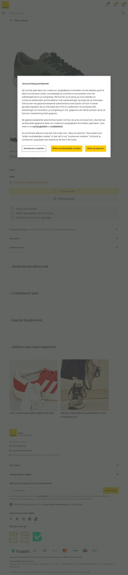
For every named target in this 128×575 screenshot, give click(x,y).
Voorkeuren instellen (34, 148)
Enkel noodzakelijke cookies (67, 148)
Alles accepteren (95, 148)
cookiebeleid (56, 127)
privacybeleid (40, 127)
